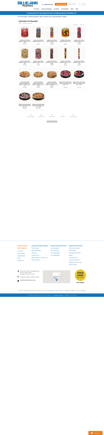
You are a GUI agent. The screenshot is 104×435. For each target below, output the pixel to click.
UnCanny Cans (48, 16)
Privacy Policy (58, 295)
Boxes (41, 16)
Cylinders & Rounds (33, 16)
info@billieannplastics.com (27, 280)
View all (83, 290)
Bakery (65, 16)
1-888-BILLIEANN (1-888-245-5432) (29, 277)
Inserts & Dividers (57, 16)
